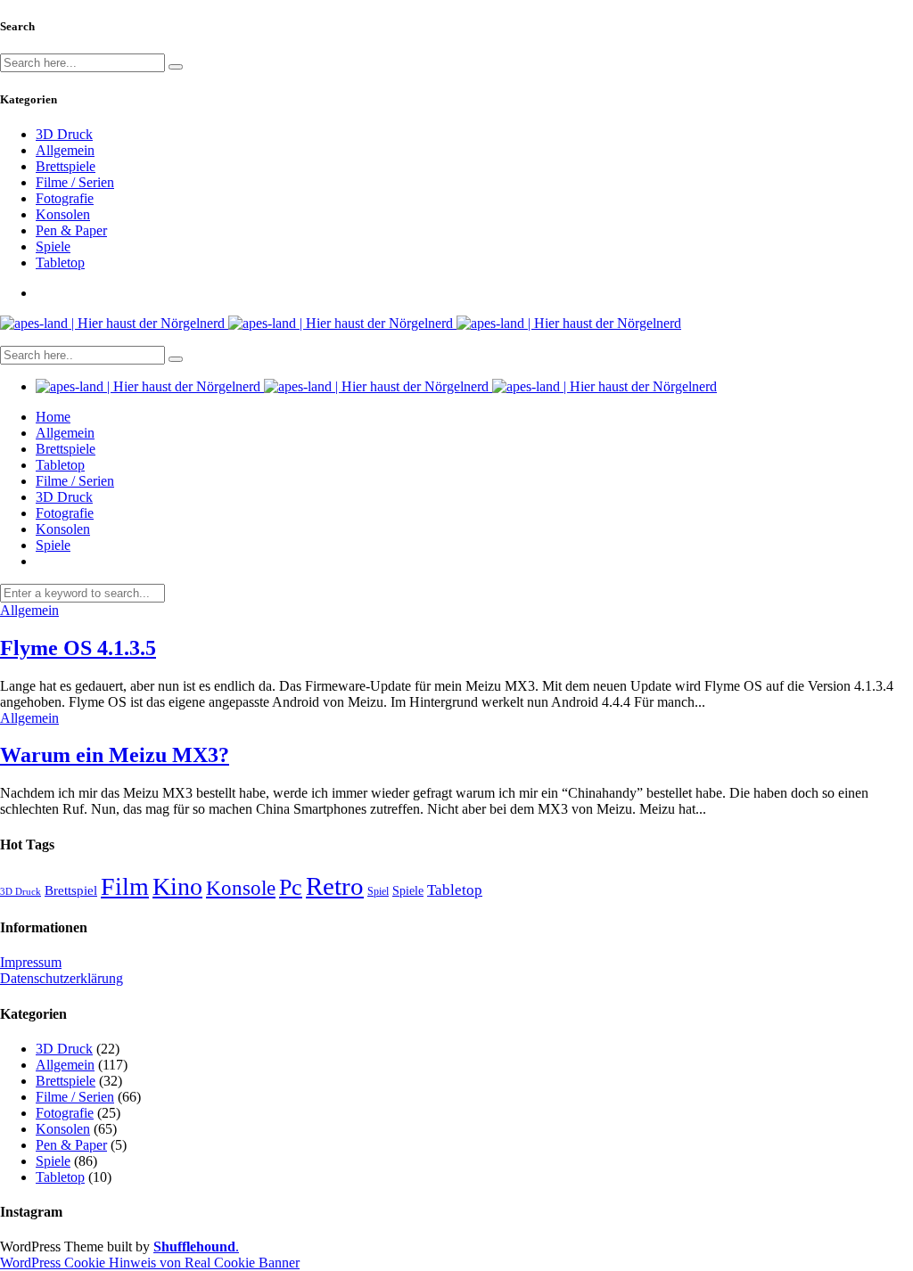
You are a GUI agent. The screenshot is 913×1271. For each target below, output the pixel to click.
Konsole (241, 887)
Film (125, 886)
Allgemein (65, 150)
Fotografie (65, 198)
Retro (335, 886)
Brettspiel (71, 890)
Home (53, 416)
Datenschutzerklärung (61, 978)
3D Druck (64, 134)
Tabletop (60, 262)
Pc (290, 887)
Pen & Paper (71, 230)
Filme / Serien (75, 182)
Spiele (53, 246)
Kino (177, 886)
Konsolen (63, 214)
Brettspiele (65, 166)
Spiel (378, 891)
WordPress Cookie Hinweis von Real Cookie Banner (150, 1262)
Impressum (31, 962)
